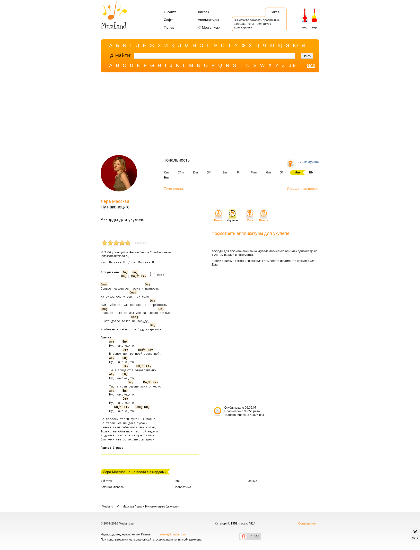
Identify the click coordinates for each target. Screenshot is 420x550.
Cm (166, 172)
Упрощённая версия (303, 188)
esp (314, 27)
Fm (239, 172)
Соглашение (307, 523)
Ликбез (203, 12)
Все (311, 65)
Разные (251, 481)
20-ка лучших (309, 162)
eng (304, 27)
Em (224, 172)
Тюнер (169, 27)
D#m (210, 172)
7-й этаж (106, 481)
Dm (195, 172)
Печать (263, 220)
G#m (283, 172)
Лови (177, 481)
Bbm (312, 172)
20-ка (249, 220)
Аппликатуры (208, 20)
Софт (168, 20)
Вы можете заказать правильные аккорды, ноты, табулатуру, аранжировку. (257, 23)
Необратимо (182, 487)
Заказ (274, 12)
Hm (166, 177)
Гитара (218, 220)
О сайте (170, 12)
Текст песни (173, 188)
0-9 (292, 65)
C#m (181, 172)
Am (124, 272)
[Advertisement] (210, 115)
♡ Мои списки (209, 27)
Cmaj (104, 284)
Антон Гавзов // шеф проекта (150, 252)
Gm (268, 172)
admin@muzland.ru (173, 534)
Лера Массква (115, 201)
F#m (254, 172)
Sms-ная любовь (112, 487)
